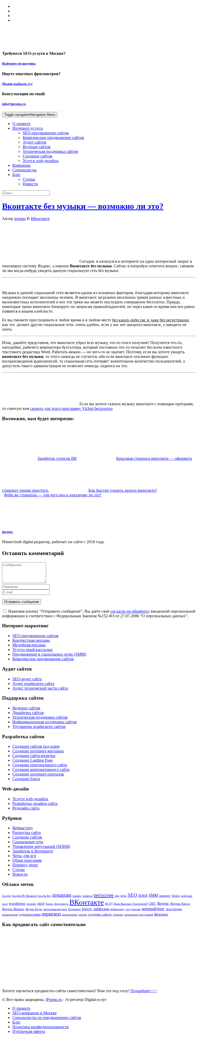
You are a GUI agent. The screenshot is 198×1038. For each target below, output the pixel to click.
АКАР (41, 903)
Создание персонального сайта (39, 765)
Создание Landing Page (32, 760)
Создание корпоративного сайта (40, 769)
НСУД (109, 903)
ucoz (5, 903)
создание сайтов (100, 914)
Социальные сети (27, 842)
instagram (61, 895)
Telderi (175, 895)
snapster (164, 896)
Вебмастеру (22, 828)
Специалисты (24, 170)
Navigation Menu (29, 115)
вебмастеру (117, 909)
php (117, 895)
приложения (69, 914)
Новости (30, 184)
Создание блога (26, 779)
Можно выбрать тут (17, 84)
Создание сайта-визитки (33, 755)
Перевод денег (25, 865)
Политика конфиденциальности (40, 1027)
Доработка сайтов (28, 712)
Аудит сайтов (34, 142)
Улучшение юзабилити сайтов (38, 726)
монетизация (10, 914)
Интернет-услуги (27, 128)
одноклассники (30, 914)
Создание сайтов (37, 156)
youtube (31, 903)
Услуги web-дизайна (41, 161)
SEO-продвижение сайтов (46, 133)
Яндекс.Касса (180, 903)
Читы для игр (24, 856)
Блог (16, 174)
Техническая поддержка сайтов (50, 151)
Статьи (29, 179)
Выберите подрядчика (19, 63)
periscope (104, 895)
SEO (132, 895)
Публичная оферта (28, 1031)
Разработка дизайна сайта (34, 803)
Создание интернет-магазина (38, 751)
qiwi (123, 896)
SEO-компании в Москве (34, 1013)
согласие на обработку (130, 611)
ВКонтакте (40, 218)
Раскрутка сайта (26, 832)
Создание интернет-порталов (38, 774)
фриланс (161, 914)
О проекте (21, 123)
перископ (51, 914)
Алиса (49, 903)
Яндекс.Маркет (13, 909)
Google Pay (44, 895)
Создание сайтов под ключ (36, 746)
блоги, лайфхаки (95, 909)
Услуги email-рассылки (32, 649)
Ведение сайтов (37, 147)
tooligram (186, 895)
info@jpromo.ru (14, 104)
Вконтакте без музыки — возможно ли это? (82, 206)
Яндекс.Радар (34, 909)
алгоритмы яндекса (55, 909)
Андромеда (61, 903)
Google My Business (24, 895)
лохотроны (174, 909)
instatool (87, 895)
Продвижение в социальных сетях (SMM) (49, 654)
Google (6, 895)
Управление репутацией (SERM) (41, 846)
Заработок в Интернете (32, 851)
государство (133, 909)
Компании (21, 165)
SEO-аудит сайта (27, 679)
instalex (76, 895)
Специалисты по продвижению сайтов (46, 1017)
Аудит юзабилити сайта (33, 683)
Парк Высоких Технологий (130, 903)
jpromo (20, 218)
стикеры (118, 914)
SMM (153, 895)
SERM (142, 896)
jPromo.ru (54, 999)
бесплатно (74, 909)
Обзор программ (27, 860)
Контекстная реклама (31, 640)
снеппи (82, 914)
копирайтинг (153, 909)
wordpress (17, 903)
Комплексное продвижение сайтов (53, 137)
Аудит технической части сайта (40, 688)
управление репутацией (138, 914)
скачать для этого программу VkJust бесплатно (71, 408)
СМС (152, 903)
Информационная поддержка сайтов (44, 722)
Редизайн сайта (25, 808)
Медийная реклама (29, 645)
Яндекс (163, 903)
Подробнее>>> (143, 991)
